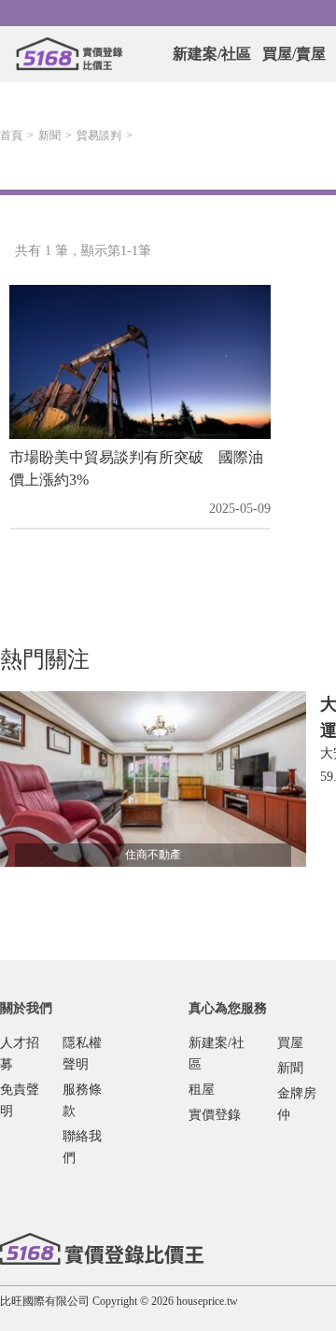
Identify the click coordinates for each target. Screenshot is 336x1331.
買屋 (290, 1043)
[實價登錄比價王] (69, 54)
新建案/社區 (212, 54)
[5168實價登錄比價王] (101, 1249)
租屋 (202, 1090)
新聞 (49, 135)
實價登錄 (215, 1115)
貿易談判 (99, 135)
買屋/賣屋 (294, 54)
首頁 (11, 135)
